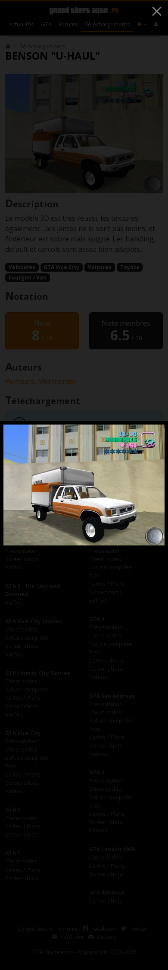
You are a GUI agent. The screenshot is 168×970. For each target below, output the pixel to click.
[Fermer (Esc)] (156, 11)
